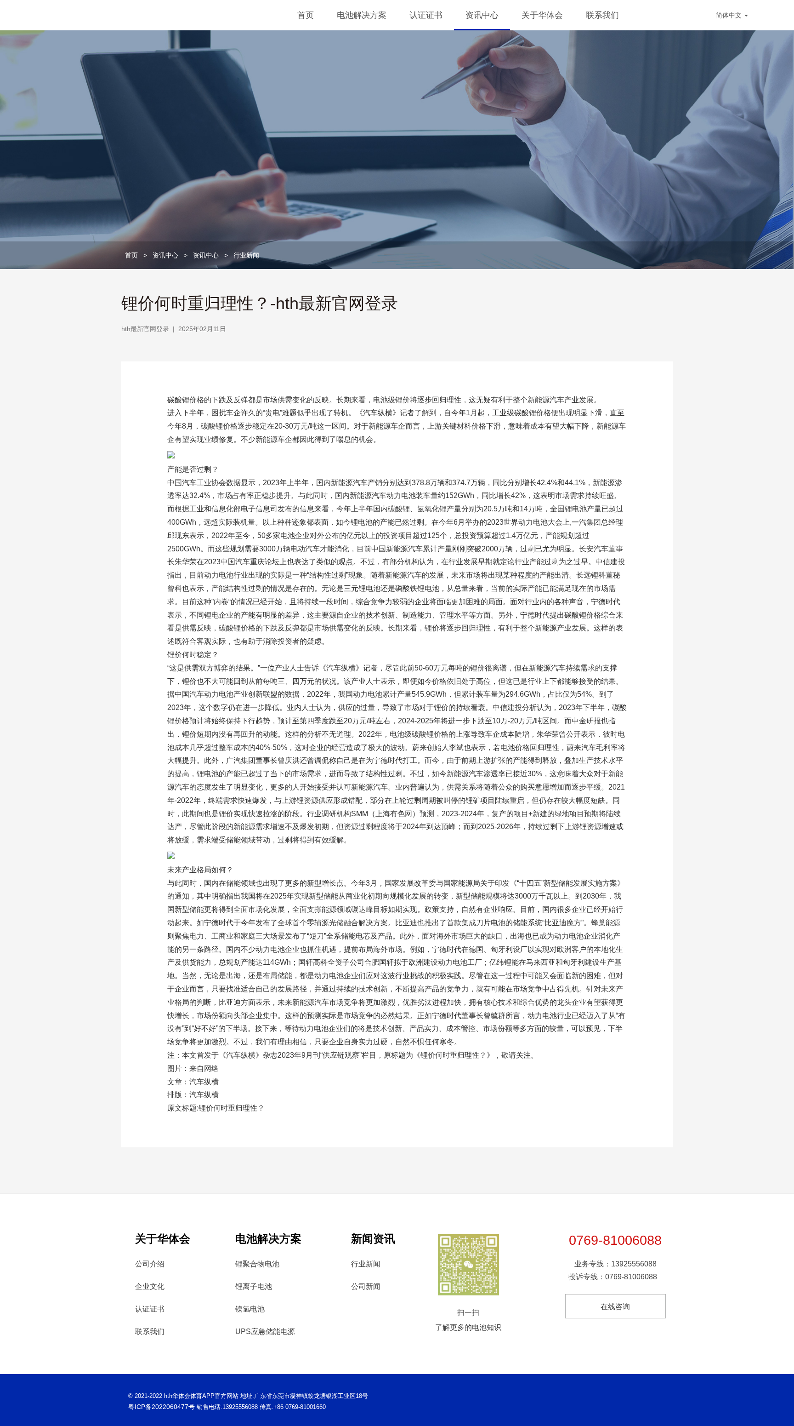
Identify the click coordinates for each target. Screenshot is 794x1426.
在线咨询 (615, 1307)
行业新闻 (246, 255)
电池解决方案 (361, 15)
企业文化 (149, 1286)
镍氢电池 (250, 1309)
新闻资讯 (373, 1238)
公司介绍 (149, 1264)
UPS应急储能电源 (265, 1331)
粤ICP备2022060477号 (161, 1406)
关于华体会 (542, 15)
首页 (305, 15)
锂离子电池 (253, 1286)
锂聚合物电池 (257, 1264)
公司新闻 (365, 1286)
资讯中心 (482, 15)
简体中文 (729, 15)
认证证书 (425, 15)
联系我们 (602, 15)
